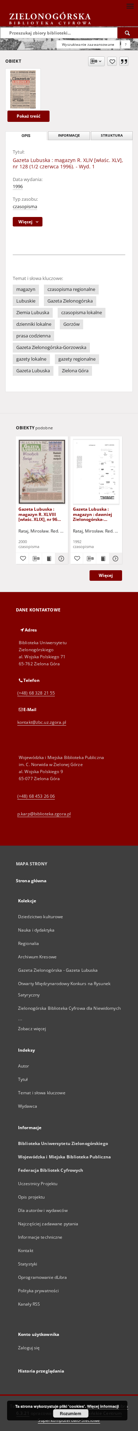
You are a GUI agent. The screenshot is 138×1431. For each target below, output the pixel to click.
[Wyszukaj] (127, 32)
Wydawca (27, 1106)
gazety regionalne (77, 359)
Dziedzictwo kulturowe (40, 917)
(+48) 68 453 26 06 (36, 796)
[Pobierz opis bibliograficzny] (35, 558)
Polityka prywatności (38, 1291)
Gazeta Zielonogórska (70, 301)
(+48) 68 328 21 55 (36, 693)
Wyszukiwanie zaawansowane (88, 44)
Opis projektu (31, 1197)
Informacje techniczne (40, 1237)
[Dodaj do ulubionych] (112, 61)
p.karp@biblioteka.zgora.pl (44, 814)
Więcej (106, 575)
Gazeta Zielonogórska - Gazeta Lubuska (58, 970)
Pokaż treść (28, 116)
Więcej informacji (103, 1406)
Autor (23, 1066)
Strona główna (31, 881)
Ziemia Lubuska (32, 313)
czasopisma (25, 207)
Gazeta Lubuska (33, 371)
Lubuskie (25, 301)
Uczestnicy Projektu (37, 1184)
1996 (18, 186)
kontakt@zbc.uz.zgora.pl (41, 722)
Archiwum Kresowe (37, 957)
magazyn (25, 289)
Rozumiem (70, 1413)
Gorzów (71, 324)
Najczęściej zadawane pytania (48, 1224)
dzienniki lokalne (33, 324)
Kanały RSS (29, 1304)
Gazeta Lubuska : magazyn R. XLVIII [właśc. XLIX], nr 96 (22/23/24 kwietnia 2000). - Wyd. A (38, 514)
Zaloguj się (29, 1348)
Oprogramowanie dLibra (42, 1277)
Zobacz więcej (32, 1029)
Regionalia (28, 943)
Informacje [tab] (69, 135)
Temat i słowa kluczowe (41, 1093)
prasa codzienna (33, 336)
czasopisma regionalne (71, 289)
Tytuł (23, 1079)
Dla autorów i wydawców (43, 1210)
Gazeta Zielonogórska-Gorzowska (51, 347)
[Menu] (129, 5)
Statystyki (27, 1264)
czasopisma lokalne (81, 313)
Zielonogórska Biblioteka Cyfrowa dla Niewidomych (69, 1008)
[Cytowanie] (123, 61)
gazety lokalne (31, 359)
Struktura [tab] (112, 135)
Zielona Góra (75, 371)
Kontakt (25, 1250)
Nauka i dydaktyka (36, 930)
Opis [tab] (26, 135)
